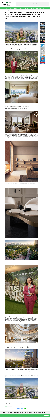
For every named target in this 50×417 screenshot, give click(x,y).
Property (8, 10)
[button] (44, 8)
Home (5, 10)
